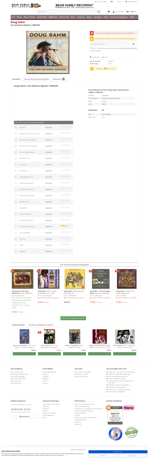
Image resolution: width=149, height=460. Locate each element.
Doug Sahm (18, 22)
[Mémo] (109, 12)
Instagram (46, 376)
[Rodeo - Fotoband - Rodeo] (74, 336)
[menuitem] (69, 12)
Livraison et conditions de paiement (85, 417)
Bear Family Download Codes (19, 374)
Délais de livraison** (80, 413)
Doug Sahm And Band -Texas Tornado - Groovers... (100, 292)
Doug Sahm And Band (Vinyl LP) (74, 292)
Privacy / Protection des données (84, 404)
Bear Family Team (16, 383)
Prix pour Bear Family (80, 376)
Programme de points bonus (51, 404)
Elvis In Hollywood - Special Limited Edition (124, 346)
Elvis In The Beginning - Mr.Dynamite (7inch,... (49, 347)
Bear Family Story (16, 381)
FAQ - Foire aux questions (82, 406)
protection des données (129, 48)
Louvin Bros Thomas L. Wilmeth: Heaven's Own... (24, 347)
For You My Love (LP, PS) (99, 346)
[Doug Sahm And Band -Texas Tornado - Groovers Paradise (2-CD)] (100, 279)
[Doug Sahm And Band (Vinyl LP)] (74, 279)
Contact (45, 411)
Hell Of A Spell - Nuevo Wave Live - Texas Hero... (47, 292)
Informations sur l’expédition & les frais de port (88, 409)
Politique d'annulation (49, 413)
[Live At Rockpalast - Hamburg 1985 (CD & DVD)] (22, 279)
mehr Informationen (23, 353)
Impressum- (46, 406)
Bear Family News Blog (49, 372)
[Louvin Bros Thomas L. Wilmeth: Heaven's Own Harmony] (24, 336)
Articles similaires (18, 325)
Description (16, 79)
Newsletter (46, 409)
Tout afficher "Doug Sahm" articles (73, 318)
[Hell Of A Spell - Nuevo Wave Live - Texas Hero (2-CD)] (48, 279)
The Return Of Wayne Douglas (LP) (125, 292)
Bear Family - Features (81, 374)
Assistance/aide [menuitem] (132, 2)
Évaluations (58, 79)
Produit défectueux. (49, 415)
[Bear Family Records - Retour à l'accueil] (27, 6)
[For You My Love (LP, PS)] (99, 336)
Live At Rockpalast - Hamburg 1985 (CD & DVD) (22, 292)
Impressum (77, 424)
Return (45, 417)
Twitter (45, 381)
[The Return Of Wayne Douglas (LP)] (126, 279)
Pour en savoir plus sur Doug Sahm (36, 79)
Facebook (45, 374)
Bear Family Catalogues (18, 376)
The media (77, 422)
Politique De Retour (80, 420)
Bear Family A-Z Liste (17, 372)
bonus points (111, 69)
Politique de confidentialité (78, 449)
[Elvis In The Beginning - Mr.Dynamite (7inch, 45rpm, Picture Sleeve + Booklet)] (49, 336)
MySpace (45, 379)
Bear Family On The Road (18, 379)
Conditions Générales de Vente (83, 411)
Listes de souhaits (101, 2)
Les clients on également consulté (40, 325)
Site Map (77, 415)
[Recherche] (99, 12)
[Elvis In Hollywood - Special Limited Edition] (124, 336)
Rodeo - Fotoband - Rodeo (74, 346)
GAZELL (104, 104)
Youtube (45, 383)
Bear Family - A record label (82, 372)
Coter (106, 57)
